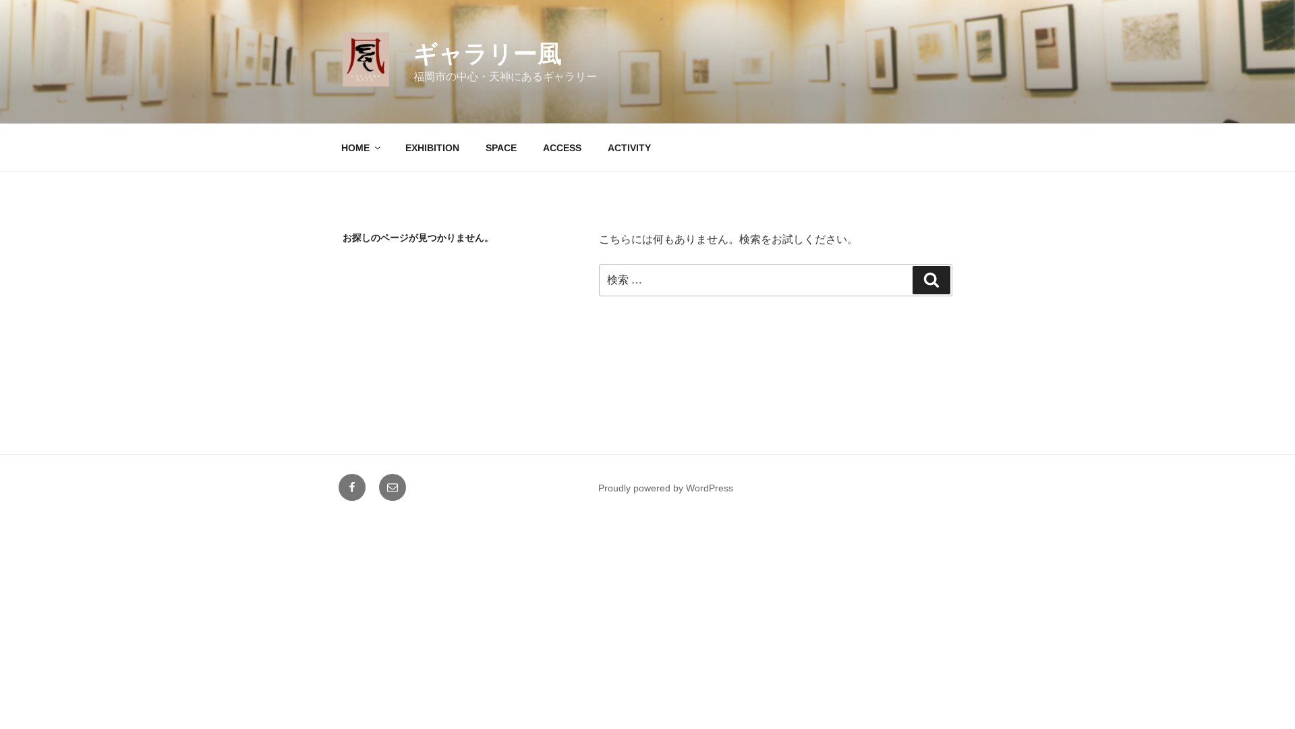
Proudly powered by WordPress (665, 488)
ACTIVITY (629, 147)
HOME (355, 147)
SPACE (501, 147)
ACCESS (562, 147)
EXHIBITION (432, 147)
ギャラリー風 (487, 54)
